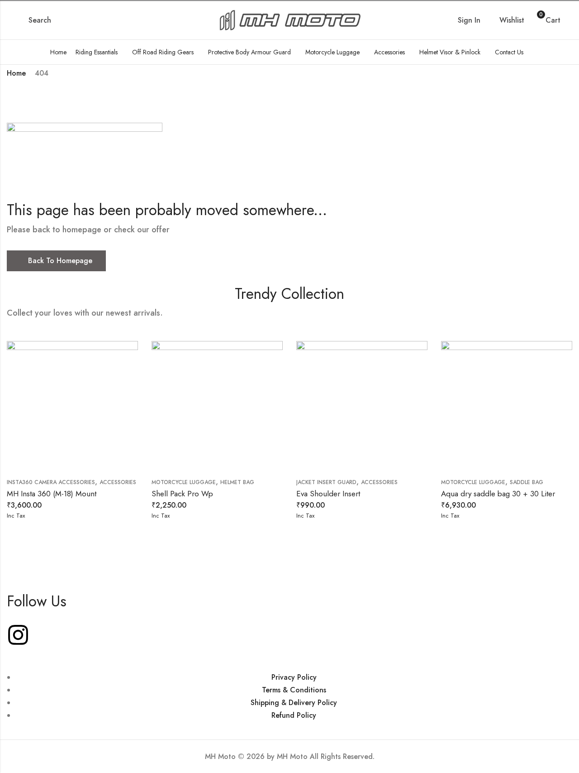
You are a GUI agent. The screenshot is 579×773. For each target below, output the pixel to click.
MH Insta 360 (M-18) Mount (51, 493)
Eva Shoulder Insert (328, 493)
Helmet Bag (237, 482)
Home (16, 73)
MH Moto (293, 756)
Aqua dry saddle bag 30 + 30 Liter (498, 493)
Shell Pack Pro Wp (182, 493)
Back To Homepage (60, 260)
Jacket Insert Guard (326, 482)
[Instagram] (18, 635)
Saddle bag (526, 482)
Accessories (118, 482)
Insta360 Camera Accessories (51, 482)
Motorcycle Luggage (184, 482)
